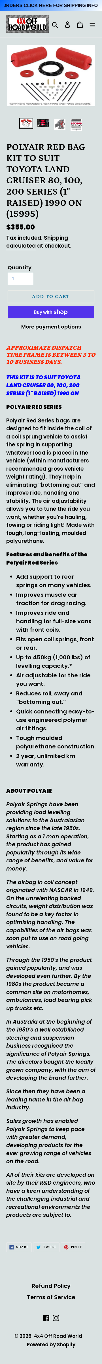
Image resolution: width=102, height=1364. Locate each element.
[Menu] (92, 24)
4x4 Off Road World (58, 1336)
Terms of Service (51, 1297)
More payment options (51, 326)
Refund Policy (51, 1286)
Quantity (19, 267)
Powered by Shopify (51, 1344)
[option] (26, 124)
